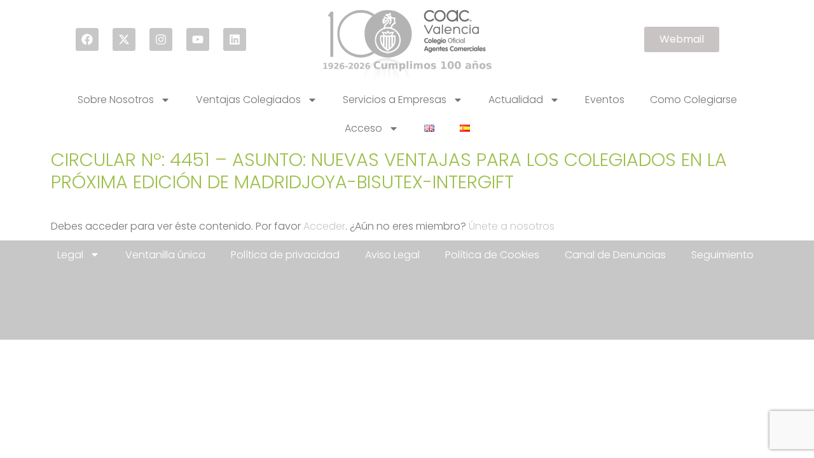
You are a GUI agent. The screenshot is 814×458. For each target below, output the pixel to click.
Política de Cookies (492, 254)
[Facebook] (87, 39)
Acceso (363, 128)
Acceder (324, 226)
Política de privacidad (285, 254)
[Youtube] (197, 39)
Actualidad (515, 99)
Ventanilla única (165, 254)
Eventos (604, 99)
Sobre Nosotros (116, 99)
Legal (70, 254)
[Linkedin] (234, 39)
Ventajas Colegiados (248, 99)
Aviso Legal (392, 254)
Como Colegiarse (693, 99)
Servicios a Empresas (394, 99)
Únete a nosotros (512, 226)
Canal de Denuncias (615, 254)
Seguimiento (722, 254)
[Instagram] (160, 39)
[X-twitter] (124, 39)
